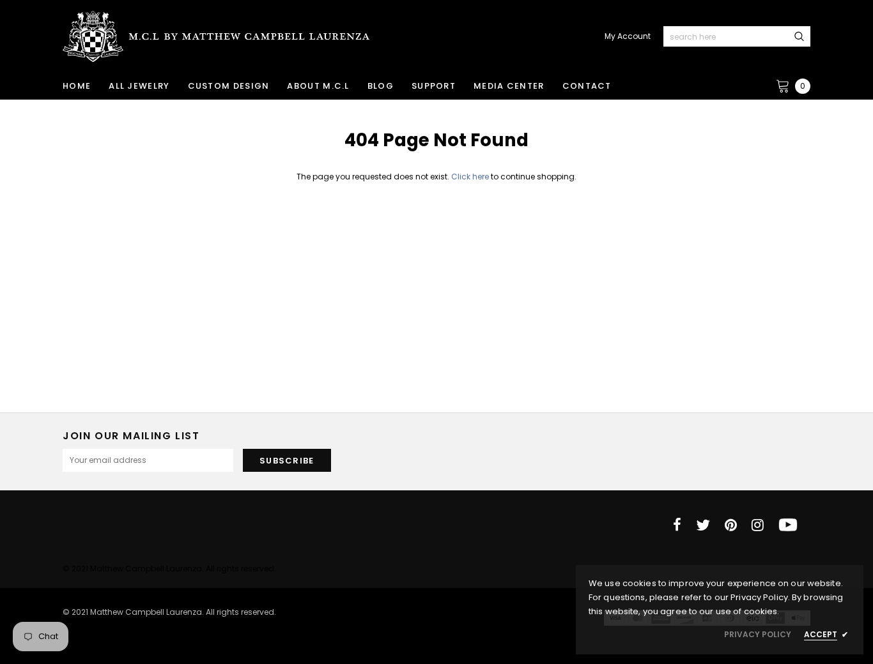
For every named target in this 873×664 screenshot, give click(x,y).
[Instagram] (758, 525)
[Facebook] (677, 525)
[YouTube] (788, 525)
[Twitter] (703, 525)
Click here (471, 176)
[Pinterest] (731, 525)
